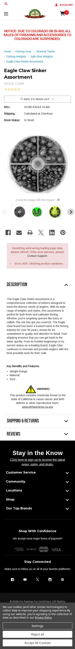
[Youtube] (25, 579)
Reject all (37, 634)
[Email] (19, 232)
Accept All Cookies (37, 643)
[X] (41, 232)
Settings (37, 626)
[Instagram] (50, 579)
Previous (4, 212)
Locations (14, 490)
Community (15, 481)
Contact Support (37, 255)
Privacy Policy (43, 617)
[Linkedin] (52, 232)
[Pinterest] (63, 232)
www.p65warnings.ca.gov (37, 406)
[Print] (30, 232)
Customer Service (21, 472)
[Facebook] (8, 232)
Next (70, 212)
